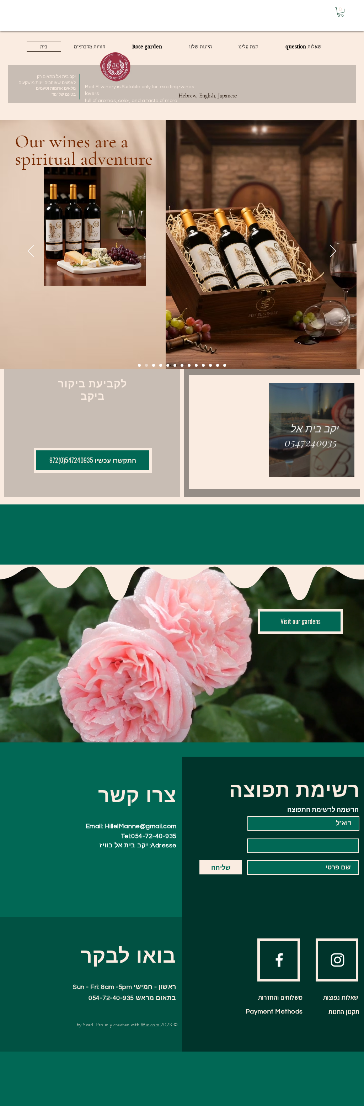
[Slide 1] (153, 365)
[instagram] (337, 960)
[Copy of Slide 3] (182, 365)
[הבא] (333, 251)
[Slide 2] (167, 365)
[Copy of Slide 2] (160, 365)
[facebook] (279, 960)
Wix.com (150, 1024)
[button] (340, 12)
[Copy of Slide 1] (139, 365)
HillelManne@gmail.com (141, 826)
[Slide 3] (196, 365)
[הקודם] (31, 251)
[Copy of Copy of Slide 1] (203, 365)
